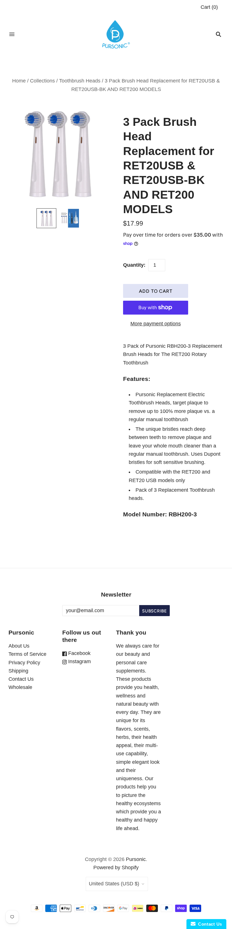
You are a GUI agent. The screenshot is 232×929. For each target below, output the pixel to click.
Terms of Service (27, 654)
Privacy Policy (24, 662)
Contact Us (21, 679)
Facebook (79, 653)
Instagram (79, 661)
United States (114, 883)
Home (19, 81)
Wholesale (20, 687)
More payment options (155, 323)
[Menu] (11, 34)
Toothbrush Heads (79, 81)
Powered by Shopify (116, 867)
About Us (18, 646)
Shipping (18, 671)
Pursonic (136, 859)
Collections (42, 81)
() (209, 7)
